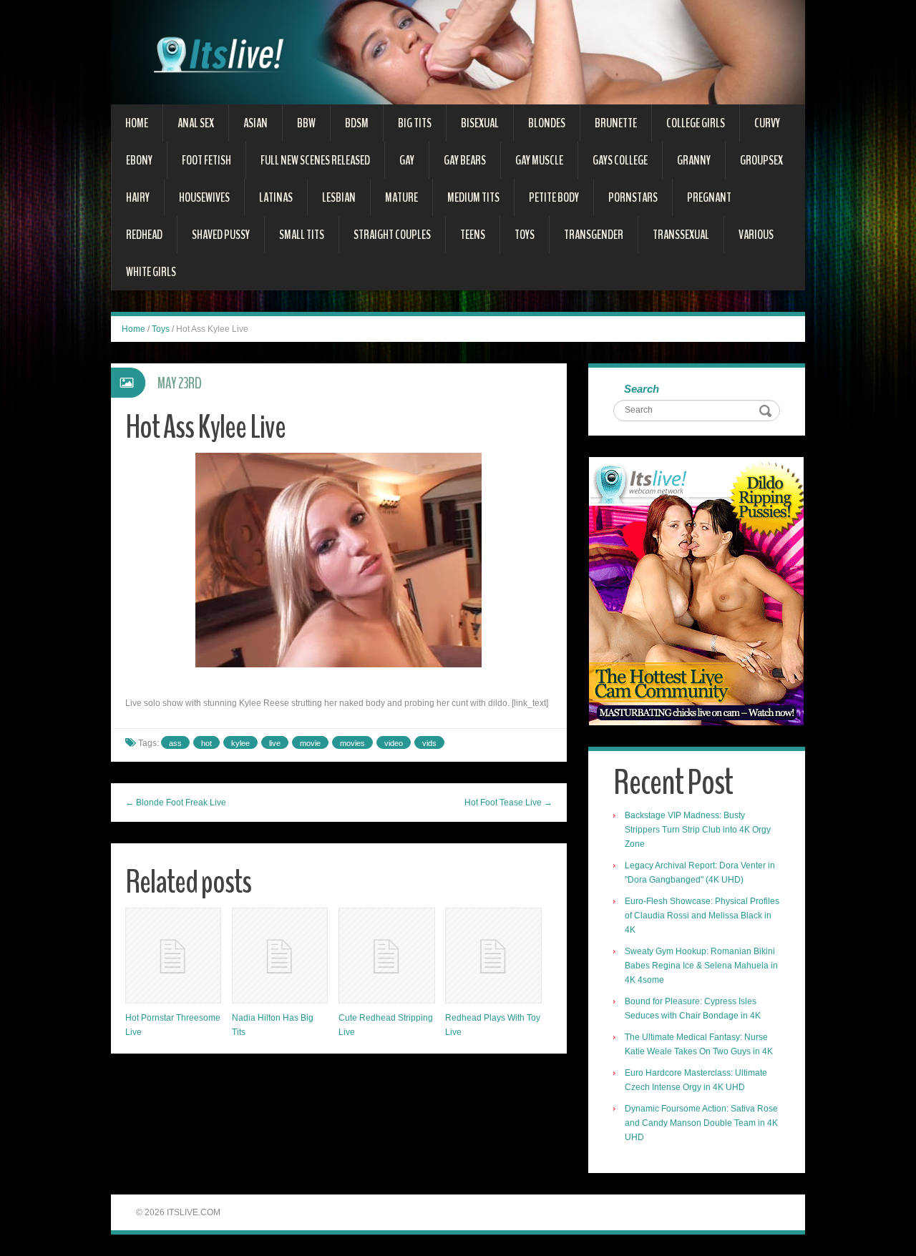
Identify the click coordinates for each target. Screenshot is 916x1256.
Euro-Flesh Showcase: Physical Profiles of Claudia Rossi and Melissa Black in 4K (702, 915)
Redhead (144, 234)
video (393, 743)
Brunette (616, 123)
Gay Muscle (539, 160)
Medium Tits (473, 197)
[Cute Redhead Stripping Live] (386, 956)
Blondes (546, 123)
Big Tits (415, 123)
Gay (406, 160)
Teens (472, 234)
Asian (255, 123)
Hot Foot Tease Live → (508, 803)
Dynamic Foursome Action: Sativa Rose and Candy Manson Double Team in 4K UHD (701, 1123)
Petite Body (554, 197)
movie (310, 743)
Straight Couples (392, 234)
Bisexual (480, 123)
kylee (240, 743)
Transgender (593, 234)
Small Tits (301, 234)
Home (136, 123)
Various (756, 234)
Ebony (139, 160)
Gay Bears (465, 160)
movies (352, 743)
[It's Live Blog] (458, 51)
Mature (401, 197)
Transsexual (681, 234)
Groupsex (761, 160)
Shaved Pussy (221, 234)
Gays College (620, 160)
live (275, 743)
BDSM (357, 123)
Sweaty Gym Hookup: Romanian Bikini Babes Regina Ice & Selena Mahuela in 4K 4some (701, 965)
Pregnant (709, 197)
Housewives (204, 197)
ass (175, 743)
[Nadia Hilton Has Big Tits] (280, 956)
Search (641, 389)
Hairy (138, 197)
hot (206, 743)
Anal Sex (195, 123)
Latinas (276, 197)
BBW (306, 123)
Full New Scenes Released (315, 160)
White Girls (151, 271)
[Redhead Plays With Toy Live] (493, 956)
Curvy (767, 123)
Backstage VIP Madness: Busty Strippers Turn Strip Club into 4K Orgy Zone (698, 829)
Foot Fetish (206, 160)
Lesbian (339, 197)
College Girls (695, 123)
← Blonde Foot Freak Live (175, 803)
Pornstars (633, 197)
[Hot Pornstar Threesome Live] (173, 956)
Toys (525, 234)
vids (429, 743)
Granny (694, 160)
